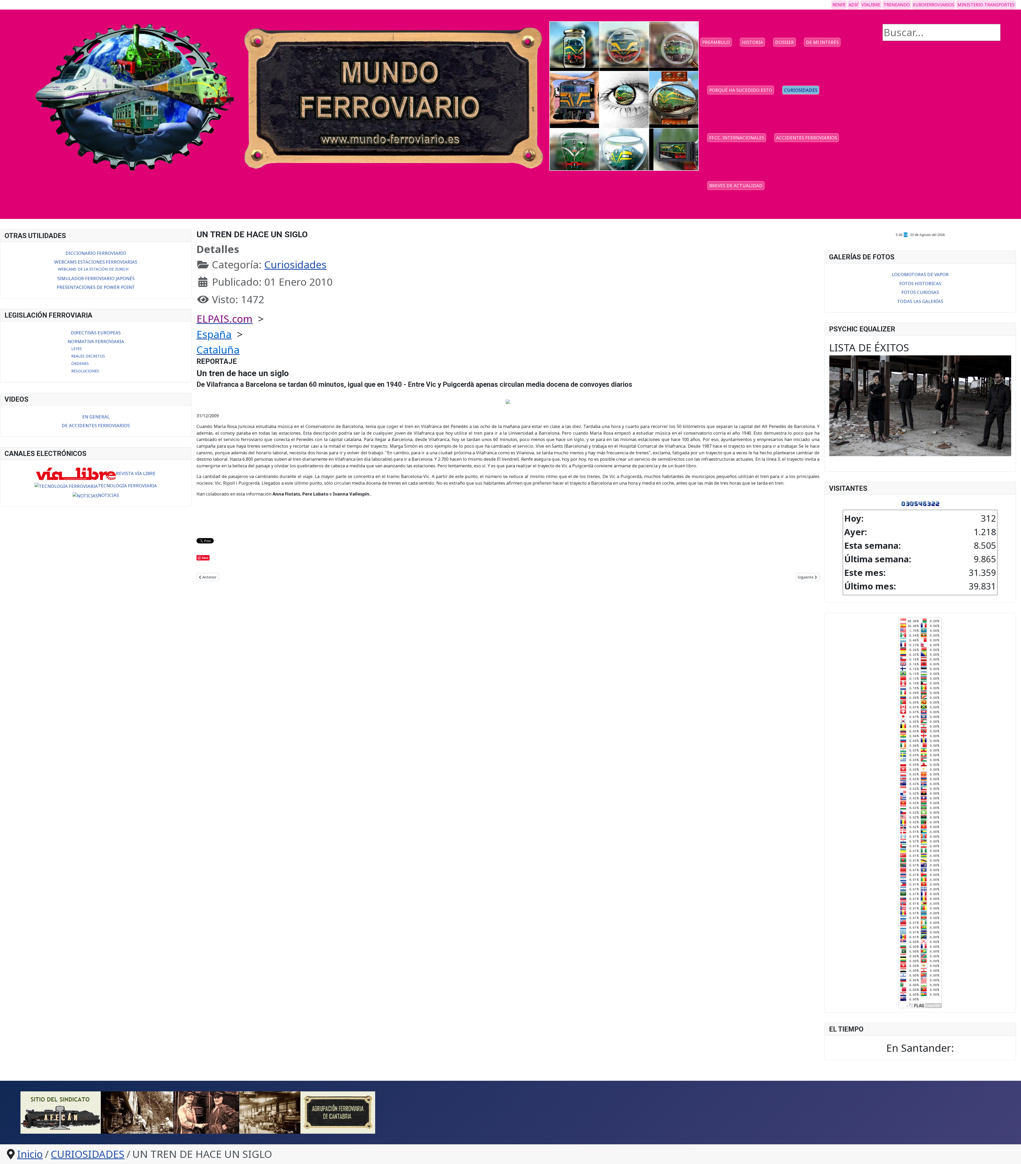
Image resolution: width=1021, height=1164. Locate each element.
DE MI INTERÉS (822, 42)
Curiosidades (295, 264)
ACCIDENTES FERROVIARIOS (806, 138)
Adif (853, 5)
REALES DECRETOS (88, 356)
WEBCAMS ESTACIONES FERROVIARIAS (95, 262)
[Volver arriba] (1005, 1147)
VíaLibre (870, 5)
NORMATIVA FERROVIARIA (96, 341)
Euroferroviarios (933, 5)
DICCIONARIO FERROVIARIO (95, 253)
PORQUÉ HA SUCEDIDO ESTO (740, 90)
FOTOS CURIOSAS (920, 292)
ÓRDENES (80, 363)
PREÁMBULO (716, 42)
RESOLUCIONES (85, 370)
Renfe (839, 5)
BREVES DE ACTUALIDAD (736, 185)
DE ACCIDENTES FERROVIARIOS (96, 425)
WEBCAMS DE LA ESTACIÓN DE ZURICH (93, 269)
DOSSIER (784, 42)
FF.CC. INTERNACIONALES (736, 138)
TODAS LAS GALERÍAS (920, 301)
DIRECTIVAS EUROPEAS (96, 333)
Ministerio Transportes (986, 5)
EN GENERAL (96, 417)
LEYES (76, 348)
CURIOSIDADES (800, 90)
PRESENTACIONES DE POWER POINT (96, 287)
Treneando (897, 5)
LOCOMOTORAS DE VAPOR (920, 274)
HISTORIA (752, 42)
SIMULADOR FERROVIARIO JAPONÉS (96, 278)
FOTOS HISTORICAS (920, 283)
